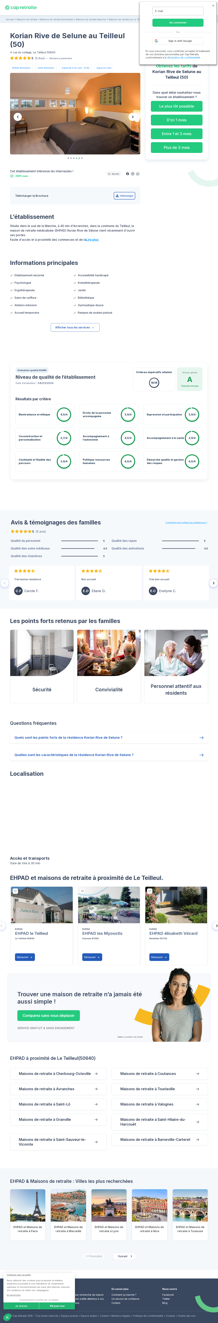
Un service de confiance (125, 1298)
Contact (116, 1302)
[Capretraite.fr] (21, 7)
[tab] (68, 158)
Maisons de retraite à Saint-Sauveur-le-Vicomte (52, 1141)
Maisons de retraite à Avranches (46, 1089)
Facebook (168, 1294)
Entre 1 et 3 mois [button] (176, 134)
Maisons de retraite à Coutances (148, 1074)
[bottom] (15, 891)
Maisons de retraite (27, 19)
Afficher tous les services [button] (72, 327)
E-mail (159, 11)
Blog (164, 1302)
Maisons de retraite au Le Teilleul (126, 19)
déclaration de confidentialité (183, 57)
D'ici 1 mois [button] (176, 120)
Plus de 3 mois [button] (177, 147)
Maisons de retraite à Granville (45, 1119)
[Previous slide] (18, 117)
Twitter (166, 1298)
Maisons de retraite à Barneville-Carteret (155, 1139)
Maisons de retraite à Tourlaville (147, 1089)
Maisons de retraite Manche (91, 19)
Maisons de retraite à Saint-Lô (44, 1104)
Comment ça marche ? (124, 1294)
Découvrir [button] (23, 957)
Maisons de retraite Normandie (56, 19)
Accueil (10, 19)
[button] (127, 173)
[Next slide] (133, 117)
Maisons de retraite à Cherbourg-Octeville (55, 1074)
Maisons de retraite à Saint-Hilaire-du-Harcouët (153, 1121)
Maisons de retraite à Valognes (147, 1104)
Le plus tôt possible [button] (176, 106)
